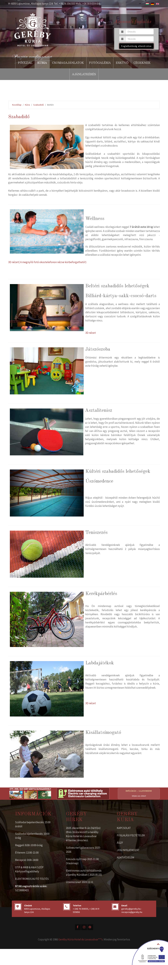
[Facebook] (78, 927)
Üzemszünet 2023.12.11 (79, 882)
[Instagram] (84, 927)
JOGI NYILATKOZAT (128, 850)
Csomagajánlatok (68, 62)
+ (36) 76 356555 (80, 908)
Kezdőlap (16, 104)
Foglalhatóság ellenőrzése (136, 46)
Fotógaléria (100, 62)
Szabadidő (38, 104)
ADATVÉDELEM (125, 857)
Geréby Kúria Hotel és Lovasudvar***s (80, 939)
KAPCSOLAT (124, 828)
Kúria (42, 62)
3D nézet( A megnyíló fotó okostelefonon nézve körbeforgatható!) (47, 262)
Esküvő (122, 62)
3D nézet (90, 333)
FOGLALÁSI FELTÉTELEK (131, 835)
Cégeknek (142, 62)
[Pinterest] (90, 927)
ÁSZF (120, 843)
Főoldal (25, 62)
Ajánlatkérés (84, 74)
